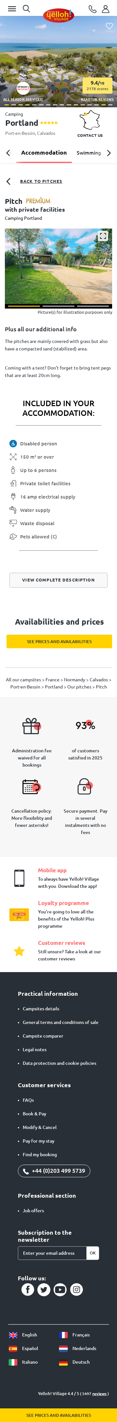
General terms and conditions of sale (60, 1022)
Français (81, 1334)
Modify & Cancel (40, 1127)
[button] (7, 104)
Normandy (75, 679)
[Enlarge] (103, 236)
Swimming (89, 153)
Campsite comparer (43, 1036)
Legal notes (34, 1049)
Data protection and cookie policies (59, 1063)
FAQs (28, 1100)
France (53, 679)
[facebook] (27, 1289)
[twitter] (43, 1289)
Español (29, 1348)
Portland (54, 686)
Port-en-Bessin (20, 133)
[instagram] (76, 1289)
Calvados (46, 133)
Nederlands (84, 1348)
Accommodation (44, 152)
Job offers (33, 1210)
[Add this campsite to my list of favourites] (109, 26)
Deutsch (81, 1362)
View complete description (58, 580)
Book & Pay (34, 1113)
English (29, 1334)
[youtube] (60, 1289)
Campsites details (41, 1008)
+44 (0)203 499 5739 (58, 1170)
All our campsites (24, 679)
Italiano (29, 1362)
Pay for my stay (38, 1141)
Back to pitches (41, 181)
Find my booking (40, 1154)
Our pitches (79, 686)
